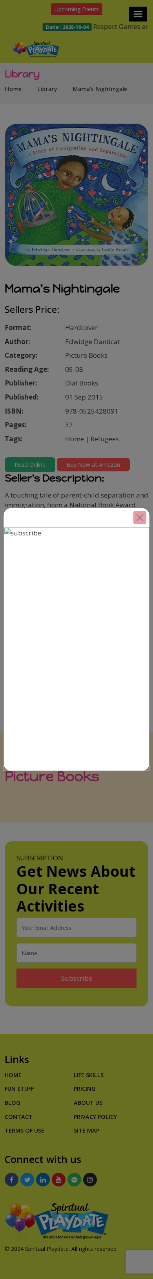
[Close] (139, 517)
